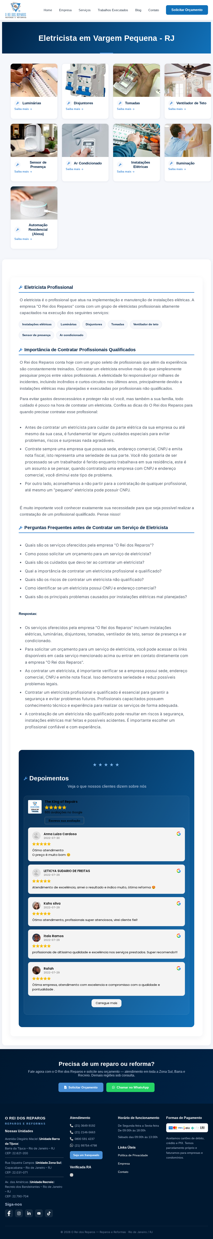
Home (48, 10)
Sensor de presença (36, 335)
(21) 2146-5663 (85, 1132)
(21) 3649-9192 (85, 1125)
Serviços (85, 10)
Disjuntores (94, 324)
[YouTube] (39, 1213)
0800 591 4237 (85, 1139)
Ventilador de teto (146, 324)
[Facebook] (9, 1213)
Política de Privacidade (133, 1155)
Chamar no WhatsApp (133, 1087)
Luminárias (69, 324)
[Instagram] (19, 1213)
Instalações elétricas (37, 324)
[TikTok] (49, 1213)
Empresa (65, 10)
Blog (138, 10)
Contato (153, 10)
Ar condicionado (71, 335)
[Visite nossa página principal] (21, 10)
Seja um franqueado (86, 1155)
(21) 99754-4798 (86, 1145)
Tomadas (117, 324)
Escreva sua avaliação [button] (64, 820)
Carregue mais (106, 1003)
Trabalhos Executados (113, 10)
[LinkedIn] (29, 1213)
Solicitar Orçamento (187, 10)
